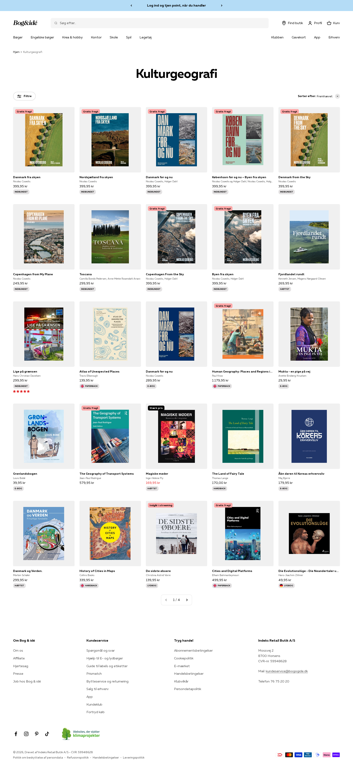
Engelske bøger (42, 37)
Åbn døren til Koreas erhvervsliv (301, 473)
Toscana (85, 274)
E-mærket (182, 666)
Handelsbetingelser (188, 673)
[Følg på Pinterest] (36, 734)
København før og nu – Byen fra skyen (239, 177)
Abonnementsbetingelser (193, 650)
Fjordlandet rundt (291, 274)
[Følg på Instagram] (26, 734)
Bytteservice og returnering (107, 681)
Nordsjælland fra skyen (96, 177)
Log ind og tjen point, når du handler (176, 5)
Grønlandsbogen (25, 473)
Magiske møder (157, 473)
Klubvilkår (181, 681)
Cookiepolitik (183, 658)
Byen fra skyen (222, 274)
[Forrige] (131, 5)
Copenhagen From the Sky (165, 274)
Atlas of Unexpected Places (99, 371)
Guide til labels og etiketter (106, 666)
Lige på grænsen (25, 371)
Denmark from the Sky (294, 177)
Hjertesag (20, 666)
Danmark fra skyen (26, 177)
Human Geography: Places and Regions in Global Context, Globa (243, 371)
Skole (114, 37)
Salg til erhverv (97, 689)
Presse (18, 673)
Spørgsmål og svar (100, 650)
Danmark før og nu (159, 177)
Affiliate (19, 658)
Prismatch (94, 673)
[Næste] (221, 5)
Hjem (16, 52)
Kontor (96, 37)
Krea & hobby (72, 37)
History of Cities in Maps (97, 571)
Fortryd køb (95, 712)
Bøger (17, 37)
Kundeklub (94, 704)
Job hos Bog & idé (27, 681)
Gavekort (299, 37)
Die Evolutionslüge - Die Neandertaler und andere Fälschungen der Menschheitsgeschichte (309, 571)
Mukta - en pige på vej (294, 371)
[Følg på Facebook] (16, 734)
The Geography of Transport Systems (106, 473)
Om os (18, 650)
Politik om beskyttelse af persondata (38, 757)
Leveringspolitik (133, 757)
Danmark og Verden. (27, 571)
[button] (21, 391)
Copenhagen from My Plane (33, 274)
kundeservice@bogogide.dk (287, 671)
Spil (128, 37)
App (317, 37)
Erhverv (334, 37)
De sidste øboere (158, 571)
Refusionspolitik (78, 757)
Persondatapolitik (187, 689)
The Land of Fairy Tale (228, 473)
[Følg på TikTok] (47, 734)
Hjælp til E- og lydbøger (104, 658)
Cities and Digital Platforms (232, 571)
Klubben (277, 37)
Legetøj (146, 37)
